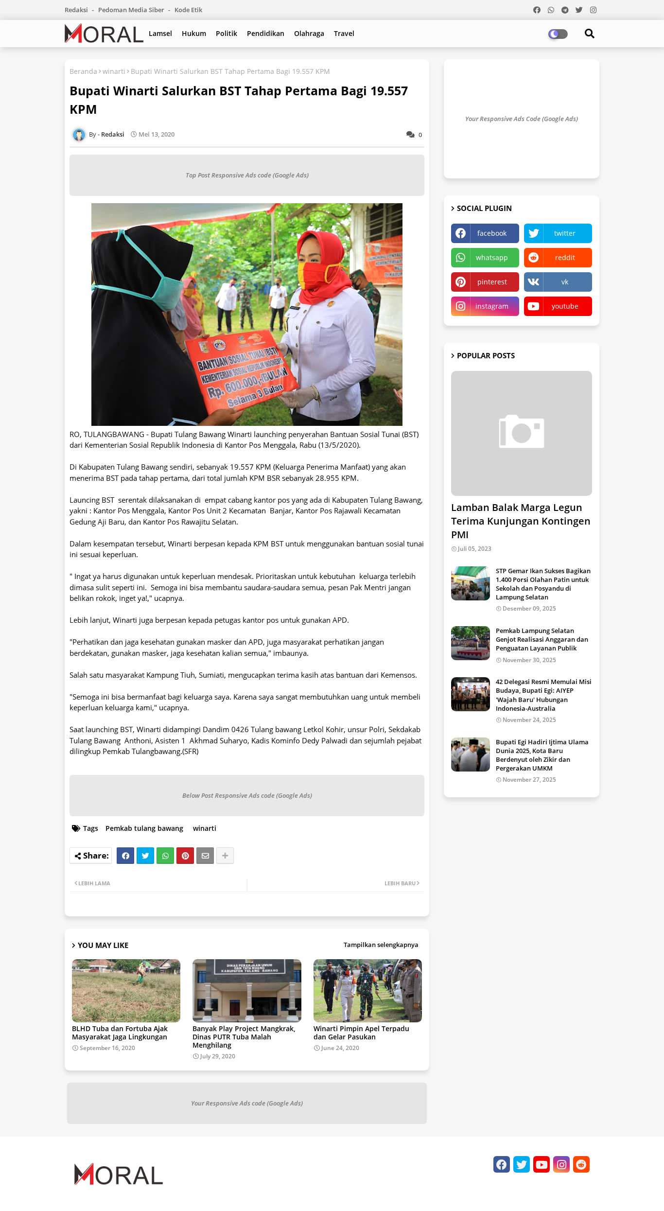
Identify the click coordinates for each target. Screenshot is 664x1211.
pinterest (492, 281)
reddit (565, 257)
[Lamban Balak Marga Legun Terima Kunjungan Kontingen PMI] (521, 433)
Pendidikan (265, 33)
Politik (226, 33)
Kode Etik (188, 9)
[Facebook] (125, 855)
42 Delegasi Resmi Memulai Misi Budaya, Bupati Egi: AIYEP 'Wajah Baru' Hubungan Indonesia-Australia (544, 695)
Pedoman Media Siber (132, 9)
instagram (491, 306)
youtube (565, 306)
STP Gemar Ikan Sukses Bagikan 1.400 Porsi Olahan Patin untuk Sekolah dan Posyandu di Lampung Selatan (543, 584)
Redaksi (77, 9)
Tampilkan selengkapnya (381, 944)
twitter (565, 233)
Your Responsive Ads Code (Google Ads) (521, 118)
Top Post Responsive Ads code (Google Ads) (247, 175)
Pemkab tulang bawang (144, 828)
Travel (344, 33)
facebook (492, 233)
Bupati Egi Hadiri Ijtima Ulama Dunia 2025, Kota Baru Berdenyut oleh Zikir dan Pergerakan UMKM (542, 755)
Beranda (83, 71)
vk (564, 281)
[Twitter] (145, 855)
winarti (114, 71)
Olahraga (309, 33)
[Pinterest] (185, 855)
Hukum (194, 33)
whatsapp (492, 257)
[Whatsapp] (165, 855)
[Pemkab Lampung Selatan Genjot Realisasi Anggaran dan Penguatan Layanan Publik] (470, 643)
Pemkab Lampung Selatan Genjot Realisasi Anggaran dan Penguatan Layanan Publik (542, 639)
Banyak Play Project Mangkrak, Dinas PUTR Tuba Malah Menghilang (244, 1036)
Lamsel (160, 33)
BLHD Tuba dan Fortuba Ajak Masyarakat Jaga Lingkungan (120, 1032)
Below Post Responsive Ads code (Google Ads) (247, 795)
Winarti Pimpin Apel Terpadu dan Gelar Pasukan (361, 1032)
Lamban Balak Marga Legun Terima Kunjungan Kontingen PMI (521, 521)
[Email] (205, 855)
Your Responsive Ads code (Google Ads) (247, 1103)
